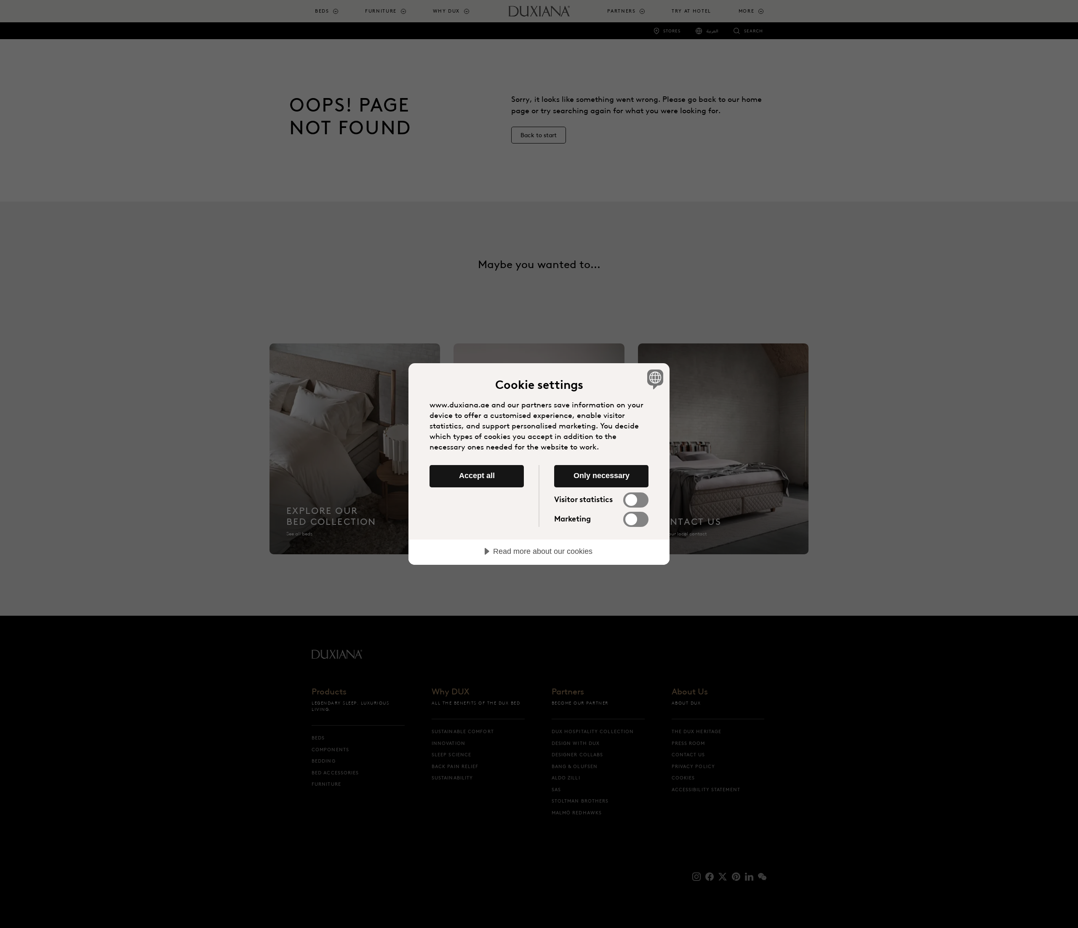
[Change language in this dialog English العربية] (654, 379)
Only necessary (602, 475)
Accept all (477, 475)
